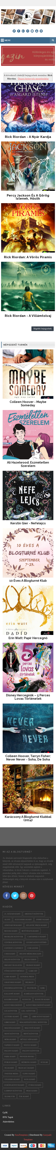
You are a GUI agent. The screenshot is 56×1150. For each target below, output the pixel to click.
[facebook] (18, 31)
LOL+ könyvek (28, 1011)
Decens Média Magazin (30, 954)
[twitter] (14, 31)
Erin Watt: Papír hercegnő (28, 638)
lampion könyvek (13, 1091)
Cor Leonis (32, 948)
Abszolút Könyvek (34, 914)
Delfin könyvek (12, 959)
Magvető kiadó (32, 1028)
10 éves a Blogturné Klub (28, 580)
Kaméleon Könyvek (34, 994)
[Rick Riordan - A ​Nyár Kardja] (28, 107)
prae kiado (31, 1091)
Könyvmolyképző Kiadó (38, 1005)
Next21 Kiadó (30, 1045)
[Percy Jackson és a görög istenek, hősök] (28, 166)
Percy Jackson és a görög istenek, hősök (28, 197)
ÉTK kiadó (24, 1096)
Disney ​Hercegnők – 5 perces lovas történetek (28, 696)
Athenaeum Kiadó (13, 925)
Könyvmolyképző (13, 1005)
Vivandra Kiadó (12, 1079)
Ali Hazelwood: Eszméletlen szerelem (28, 464)
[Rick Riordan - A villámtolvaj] (28, 286)
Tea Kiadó (9, 1068)
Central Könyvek (13, 942)
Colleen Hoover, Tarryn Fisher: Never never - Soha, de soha (28, 757)
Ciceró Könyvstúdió (36, 942)
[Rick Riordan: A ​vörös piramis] (28, 228)
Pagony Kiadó (11, 1051)
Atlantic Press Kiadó (36, 925)
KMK (42, 988)
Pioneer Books (27, 1056)
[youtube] (36, 31)
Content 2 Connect (13, 948)
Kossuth (26, 999)
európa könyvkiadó (14, 1085)
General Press (27, 977)
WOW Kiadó (29, 1079)
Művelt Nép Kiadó (28, 1039)
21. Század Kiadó (12, 914)
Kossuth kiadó (42, 999)
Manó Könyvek (11, 1034)
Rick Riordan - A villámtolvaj (28, 316)
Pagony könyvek (30, 1051)
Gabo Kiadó (10, 977)
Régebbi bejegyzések (42, 328)
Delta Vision (30, 959)
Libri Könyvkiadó (40, 1016)
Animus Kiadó (42, 919)
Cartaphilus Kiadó (36, 937)
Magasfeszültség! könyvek (33, 1022)
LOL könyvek (10, 1011)
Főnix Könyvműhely (14, 971)
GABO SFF (33, 971)
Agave (7, 919)
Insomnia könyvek (13, 988)
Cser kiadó (9, 954)
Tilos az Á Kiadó (26, 1068)
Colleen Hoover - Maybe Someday (28, 403)
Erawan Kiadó (33, 965)
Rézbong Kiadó (28, 1062)
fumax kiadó (34, 1085)
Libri (25, 1016)
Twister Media (11, 1074)
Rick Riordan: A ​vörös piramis (28, 257)
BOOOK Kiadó (10, 931)
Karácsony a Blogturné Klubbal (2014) (28, 818)
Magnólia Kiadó (12, 1028)
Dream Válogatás (13, 965)
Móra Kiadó (10, 1039)
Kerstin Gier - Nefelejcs (28, 523)
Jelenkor (31, 988)
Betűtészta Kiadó (30, 931)
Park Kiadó (10, 1056)
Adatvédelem (8, 1122)
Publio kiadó (10, 1062)
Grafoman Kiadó (12, 982)
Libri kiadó (9, 1022)
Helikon (29, 982)
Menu (8, 40)
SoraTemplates (21, 1135)
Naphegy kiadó (11, 1045)
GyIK (5, 1112)
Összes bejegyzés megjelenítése (33, 78)
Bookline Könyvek (13, 937)
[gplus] (23, 31)
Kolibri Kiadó (11, 999)
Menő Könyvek (30, 1034)
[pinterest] (41, 31)
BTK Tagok (8, 1117)
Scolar (44, 1062)
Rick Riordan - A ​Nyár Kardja (28, 137)
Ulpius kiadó (29, 1074)
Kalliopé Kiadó (12, 994)
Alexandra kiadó (23, 919)
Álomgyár (9, 1096)
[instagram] (27, 31)
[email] (32, 31)
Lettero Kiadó (11, 1016)
